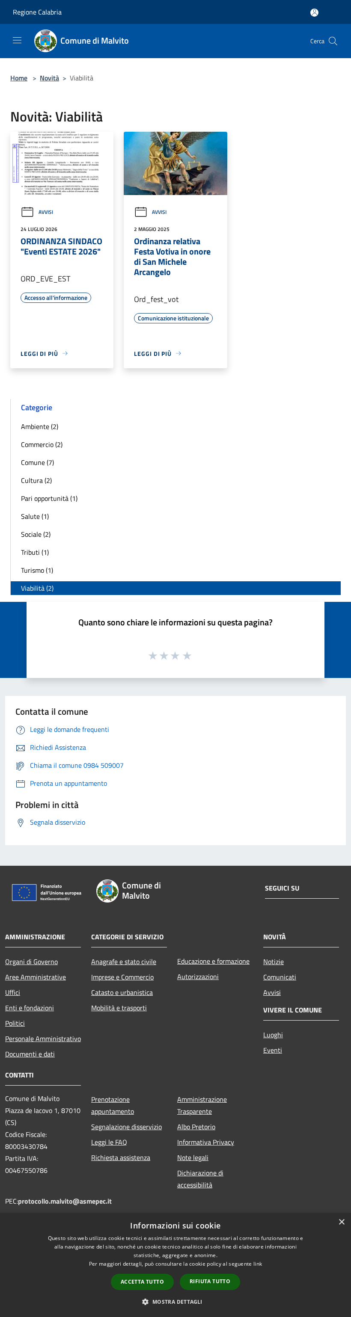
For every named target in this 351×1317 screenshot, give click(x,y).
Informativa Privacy (205, 1142)
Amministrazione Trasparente (202, 1105)
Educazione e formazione (213, 961)
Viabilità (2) (37, 588)
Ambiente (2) (39, 426)
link (257, 1263)
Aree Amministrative (35, 977)
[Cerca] (333, 41)
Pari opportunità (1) (49, 498)
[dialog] (175, 1265)
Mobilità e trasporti (119, 1008)
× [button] (341, 1222)
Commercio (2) (41, 444)
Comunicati (279, 977)
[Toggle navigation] (17, 40)
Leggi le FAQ (109, 1142)
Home (18, 78)
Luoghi (273, 1035)
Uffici (12, 992)
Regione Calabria (37, 12)
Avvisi (46, 212)
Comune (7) (37, 462)
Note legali (192, 1157)
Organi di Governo (31, 961)
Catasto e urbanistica (122, 992)
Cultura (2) (36, 480)
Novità (49, 78)
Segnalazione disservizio (126, 1127)
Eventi (272, 1050)
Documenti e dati (30, 1054)
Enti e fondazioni (29, 1008)
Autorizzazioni (198, 976)
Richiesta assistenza (120, 1157)
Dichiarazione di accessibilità (200, 1179)
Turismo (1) (37, 570)
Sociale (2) (36, 534)
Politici (15, 1023)
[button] (175, 1301)
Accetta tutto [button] (142, 1281)
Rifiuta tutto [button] (210, 1281)
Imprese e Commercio (122, 977)
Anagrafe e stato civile (123, 961)
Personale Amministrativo (43, 1038)
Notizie (273, 961)
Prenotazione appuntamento (112, 1105)
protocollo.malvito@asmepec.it (65, 1201)
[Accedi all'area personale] (314, 12)
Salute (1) (35, 516)
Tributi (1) (35, 552)
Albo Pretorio (196, 1127)
